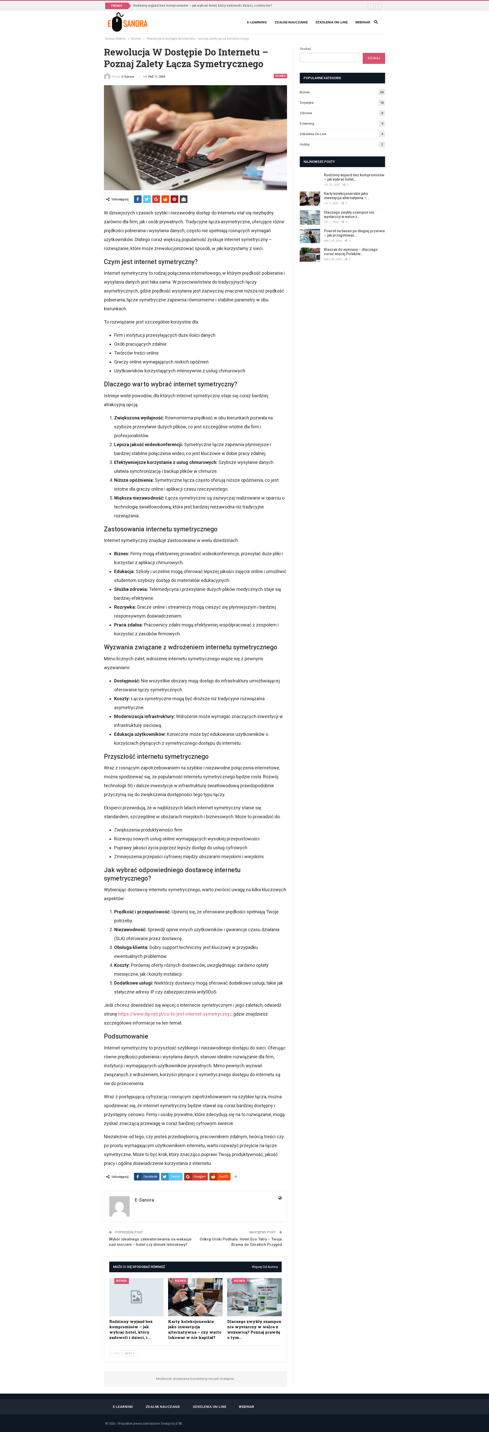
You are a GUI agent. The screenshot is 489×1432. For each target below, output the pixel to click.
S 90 (179, 1423)
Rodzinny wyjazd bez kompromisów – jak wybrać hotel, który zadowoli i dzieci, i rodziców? (202, 5)
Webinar (362, 22)
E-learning (257, 22)
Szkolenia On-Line (331, 22)
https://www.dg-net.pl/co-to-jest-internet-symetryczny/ (175, 1014)
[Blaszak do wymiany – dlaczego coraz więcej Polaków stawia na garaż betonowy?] (310, 254)
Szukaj (305, 49)
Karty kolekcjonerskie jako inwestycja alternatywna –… (346, 196)
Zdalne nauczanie (291, 22)
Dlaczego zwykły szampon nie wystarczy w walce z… (349, 214)
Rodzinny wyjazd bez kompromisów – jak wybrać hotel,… (354, 177)
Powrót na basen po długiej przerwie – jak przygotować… (354, 233)
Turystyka (307, 103)
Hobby (305, 144)
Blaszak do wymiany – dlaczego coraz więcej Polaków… (351, 251)
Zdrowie (306, 113)
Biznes (280, 76)
